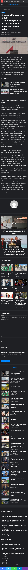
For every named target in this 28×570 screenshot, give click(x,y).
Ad (2, 336)
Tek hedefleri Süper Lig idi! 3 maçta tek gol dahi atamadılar (7, 273)
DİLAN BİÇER (6, 32)
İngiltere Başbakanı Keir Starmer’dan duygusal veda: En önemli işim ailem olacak (17, 459)
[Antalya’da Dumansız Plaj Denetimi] (5, 480)
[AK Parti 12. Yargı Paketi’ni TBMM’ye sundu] (5, 486)
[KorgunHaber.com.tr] (14, 4)
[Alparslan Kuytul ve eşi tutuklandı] (7, 282)
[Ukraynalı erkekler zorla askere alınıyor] (5, 400)
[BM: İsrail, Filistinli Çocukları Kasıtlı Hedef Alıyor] (5, 84)
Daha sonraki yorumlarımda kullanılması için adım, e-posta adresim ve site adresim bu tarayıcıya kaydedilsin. (13, 354)
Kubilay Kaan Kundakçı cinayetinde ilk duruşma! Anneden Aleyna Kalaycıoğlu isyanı (17, 493)
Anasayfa (4, 9)
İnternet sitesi (4, 347)
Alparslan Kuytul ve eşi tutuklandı (7, 287)
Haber (9, 9)
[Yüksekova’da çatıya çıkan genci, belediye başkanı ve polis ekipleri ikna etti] (5, 91)
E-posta (3, 341)
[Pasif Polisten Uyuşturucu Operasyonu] (5, 467)
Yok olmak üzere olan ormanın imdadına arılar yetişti (15, 1)
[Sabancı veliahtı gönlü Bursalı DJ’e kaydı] (5, 413)
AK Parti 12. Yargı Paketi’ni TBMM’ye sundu (17, 485)
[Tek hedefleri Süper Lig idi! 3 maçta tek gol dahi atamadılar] (7, 267)
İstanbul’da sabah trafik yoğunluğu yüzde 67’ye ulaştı (18, 499)
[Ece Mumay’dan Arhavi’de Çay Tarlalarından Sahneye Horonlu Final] (5, 473)
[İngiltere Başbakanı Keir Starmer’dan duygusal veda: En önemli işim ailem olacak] (5, 460)
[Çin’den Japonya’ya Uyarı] (21, 282)
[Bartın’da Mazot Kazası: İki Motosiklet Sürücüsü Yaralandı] (21, 267)
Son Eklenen (14, 367)
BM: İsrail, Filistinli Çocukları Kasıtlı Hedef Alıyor (17, 372)
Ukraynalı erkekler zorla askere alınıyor (16, 399)
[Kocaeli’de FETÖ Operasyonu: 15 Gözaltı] (5, 453)
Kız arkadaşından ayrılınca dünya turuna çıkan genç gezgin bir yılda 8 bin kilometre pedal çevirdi (20, 303)
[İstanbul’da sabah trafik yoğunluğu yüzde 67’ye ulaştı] (5, 501)
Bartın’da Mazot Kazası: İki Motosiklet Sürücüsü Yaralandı (20, 273)
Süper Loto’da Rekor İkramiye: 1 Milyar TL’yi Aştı (18, 424)
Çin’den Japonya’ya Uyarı (20, 287)
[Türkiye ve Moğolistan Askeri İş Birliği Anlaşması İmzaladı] (7, 295)
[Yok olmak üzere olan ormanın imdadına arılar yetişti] (5, 387)
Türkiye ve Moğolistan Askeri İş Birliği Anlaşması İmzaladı (7, 302)
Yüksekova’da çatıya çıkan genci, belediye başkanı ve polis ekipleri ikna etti (18, 91)
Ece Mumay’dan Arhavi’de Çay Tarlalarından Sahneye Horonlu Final (18, 473)
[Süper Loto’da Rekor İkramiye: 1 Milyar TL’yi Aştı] (5, 426)
